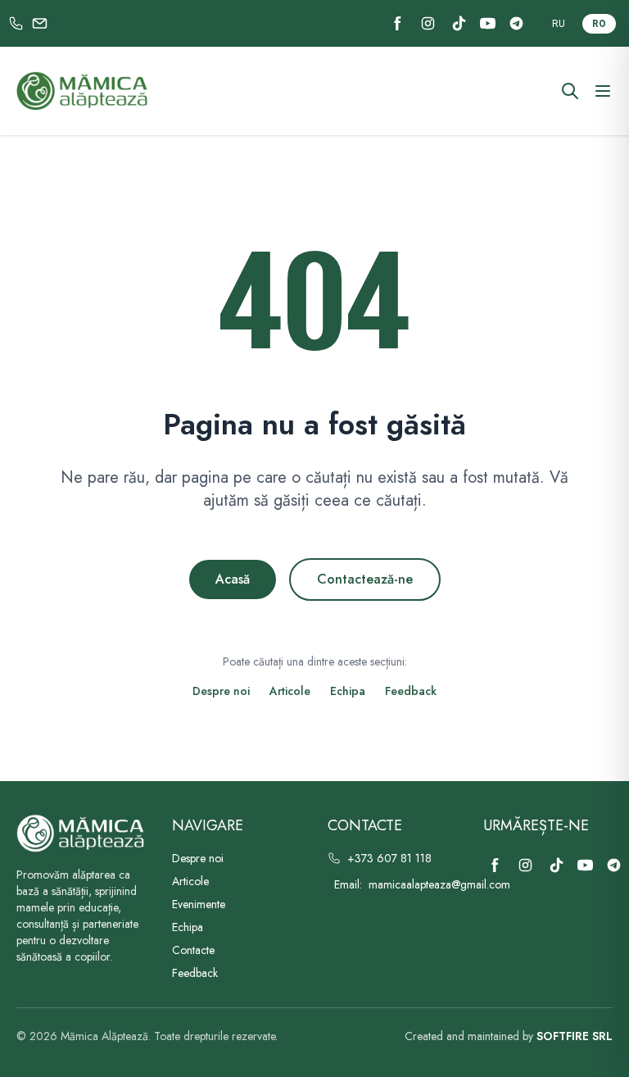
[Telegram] (516, 23)
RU (558, 24)
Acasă (232, 579)
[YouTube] (487, 23)
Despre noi (221, 691)
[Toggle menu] (603, 91)
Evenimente (198, 904)
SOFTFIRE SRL (574, 1036)
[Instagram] (428, 23)
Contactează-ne (365, 579)
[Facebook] (398, 23)
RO (599, 24)
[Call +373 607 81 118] (16, 23)
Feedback (411, 691)
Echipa (347, 691)
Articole (289, 691)
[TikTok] (459, 23)
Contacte (193, 950)
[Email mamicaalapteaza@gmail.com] (40, 23)
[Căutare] (570, 91)
